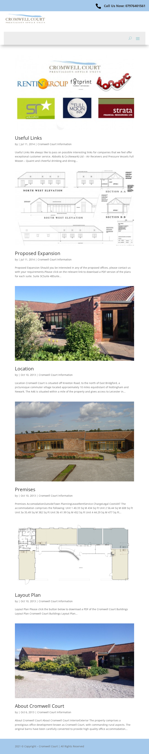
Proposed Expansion (37, 253)
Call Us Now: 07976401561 (124, 6)
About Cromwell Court (39, 706)
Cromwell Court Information (55, 144)
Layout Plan (28, 595)
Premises (25, 489)
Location (24, 368)
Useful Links (28, 138)
